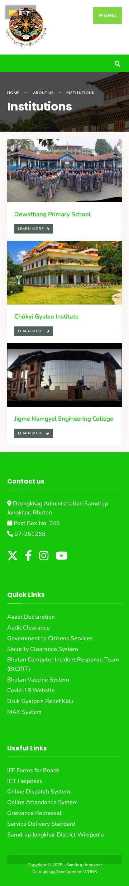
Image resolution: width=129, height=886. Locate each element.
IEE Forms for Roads (33, 770)
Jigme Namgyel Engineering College (63, 419)
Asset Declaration (31, 617)
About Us (43, 92)
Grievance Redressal (34, 813)
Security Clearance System (42, 649)
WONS (90, 872)
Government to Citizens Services (50, 638)
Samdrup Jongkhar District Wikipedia (55, 835)
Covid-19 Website (31, 690)
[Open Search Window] (117, 63)
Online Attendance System (42, 802)
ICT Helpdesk (24, 781)
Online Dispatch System (38, 792)
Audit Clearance (28, 628)
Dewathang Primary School (52, 214)
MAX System (24, 712)
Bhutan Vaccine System (38, 680)
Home (13, 92)
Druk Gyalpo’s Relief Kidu (40, 701)
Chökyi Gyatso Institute (46, 316)
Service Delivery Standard (41, 824)
